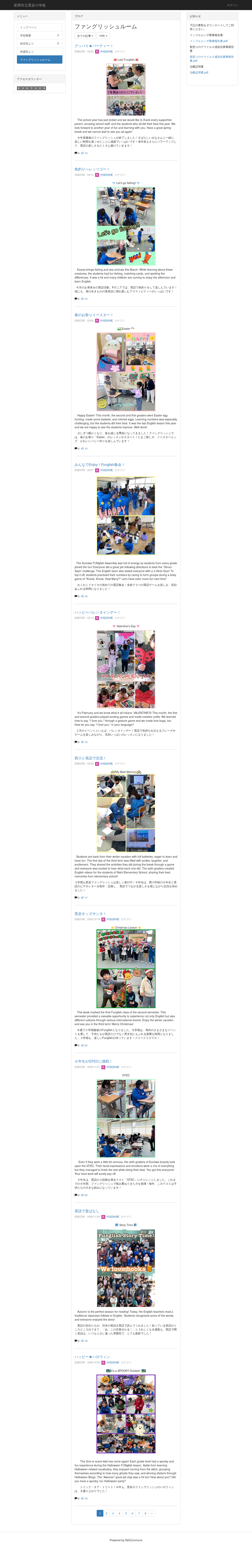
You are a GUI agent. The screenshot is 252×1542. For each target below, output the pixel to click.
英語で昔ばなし (87, 1210)
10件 (102, 36)
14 (85, 742)
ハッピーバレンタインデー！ (98, 612)
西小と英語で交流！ (91, 757)
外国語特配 (106, 51)
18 (85, 1341)
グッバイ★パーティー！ (94, 45)
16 (85, 596)
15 (85, 299)
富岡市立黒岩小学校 (30, 4)
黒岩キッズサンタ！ (91, 913)
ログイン (232, 5)
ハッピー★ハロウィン (92, 1356)
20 (85, 1195)
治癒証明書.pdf (199, 72)
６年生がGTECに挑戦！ (94, 1061)
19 (85, 1498)
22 (85, 1045)
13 (85, 153)
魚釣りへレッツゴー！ (92, 168)
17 (85, 897)
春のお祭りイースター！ (94, 314)
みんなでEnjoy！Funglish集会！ (100, 464)
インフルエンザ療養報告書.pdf (209, 41)
